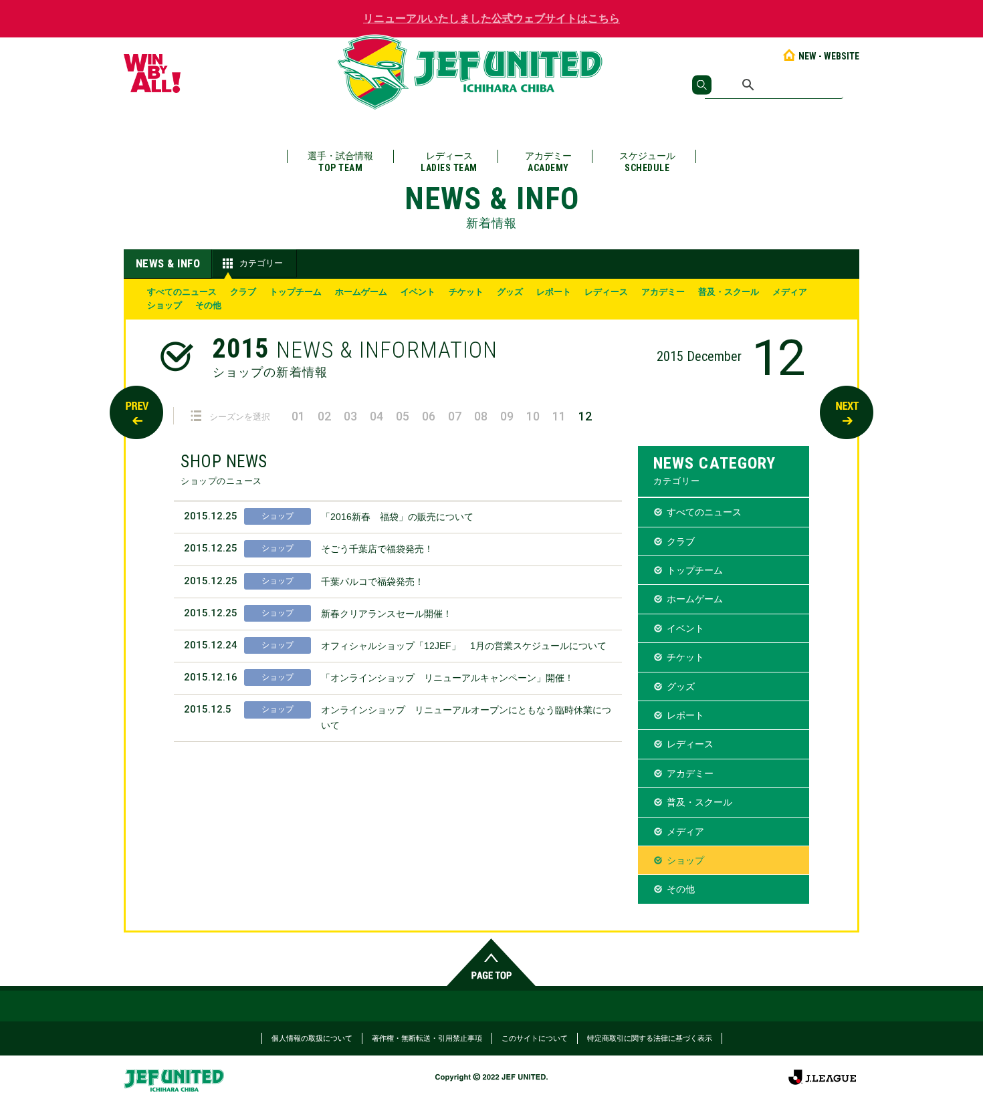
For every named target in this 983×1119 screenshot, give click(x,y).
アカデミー (548, 161)
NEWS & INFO (168, 263)
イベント (418, 292)
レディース (449, 161)
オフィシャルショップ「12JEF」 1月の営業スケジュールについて (464, 645)
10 (533, 416)
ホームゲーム (361, 292)
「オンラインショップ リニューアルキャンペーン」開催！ (447, 677)
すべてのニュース (182, 292)
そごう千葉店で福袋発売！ (377, 548)
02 (324, 416)
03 (350, 416)
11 (559, 416)
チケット (466, 292)
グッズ (510, 292)
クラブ (243, 292)
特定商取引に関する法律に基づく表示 (649, 1038)
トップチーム (295, 292)
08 (480, 416)
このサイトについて (535, 1038)
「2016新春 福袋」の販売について (397, 516)
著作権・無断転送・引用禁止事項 (427, 1038)
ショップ (164, 305)
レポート (553, 292)
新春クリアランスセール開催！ (386, 613)
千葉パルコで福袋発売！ (372, 581)
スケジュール (647, 161)
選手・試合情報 (340, 161)
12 (585, 416)
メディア (789, 292)
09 (507, 416)
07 (454, 416)
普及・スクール (728, 292)
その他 (208, 305)
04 (376, 416)
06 (428, 416)
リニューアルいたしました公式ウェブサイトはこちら (491, 18)
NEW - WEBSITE (828, 56)
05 (402, 416)
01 (298, 416)
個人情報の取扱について (311, 1038)
